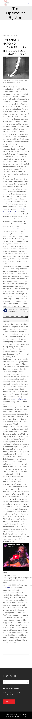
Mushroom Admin (10, 35)
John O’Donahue (19, 399)
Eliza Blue (6, 588)
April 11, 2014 (8, 37)
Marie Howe (17, 229)
